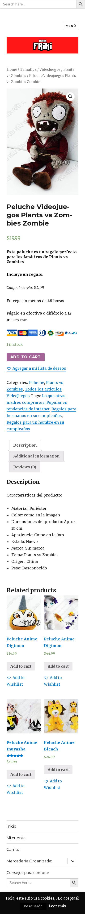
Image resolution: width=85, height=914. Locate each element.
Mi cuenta (16, 838)
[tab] (25, 445)
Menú (71, 26)
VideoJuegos (49, 69)
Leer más (57, 906)
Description (25, 445)
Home (12, 69)
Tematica (28, 69)
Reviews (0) (24, 467)
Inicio (11, 826)
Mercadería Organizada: (29, 861)
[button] (36, 368)
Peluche (36, 382)
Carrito (13, 849)
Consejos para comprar (28, 872)
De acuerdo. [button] (33, 906)
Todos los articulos (43, 389)
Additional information (36, 456)
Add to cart (25, 357)
